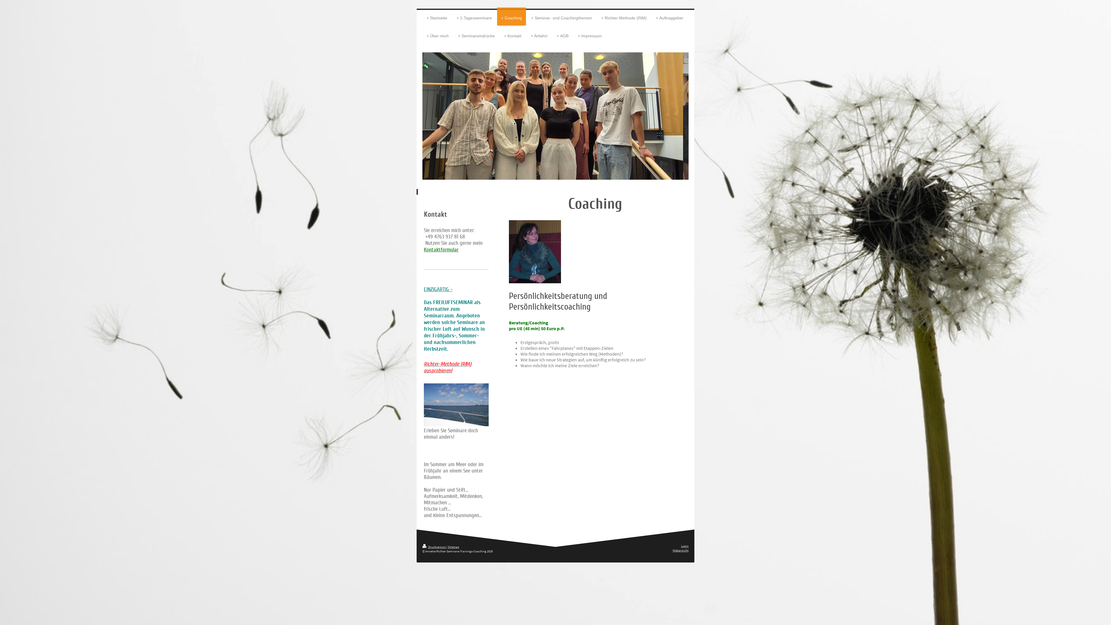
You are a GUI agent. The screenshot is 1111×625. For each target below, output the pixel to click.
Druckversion (437, 547)
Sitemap (453, 547)
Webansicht (681, 550)
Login (685, 546)
